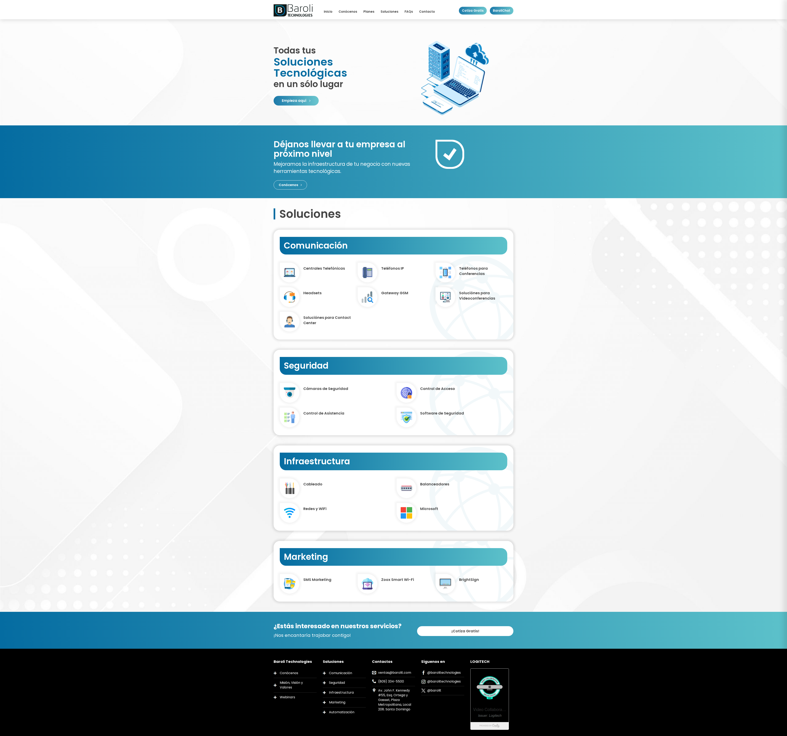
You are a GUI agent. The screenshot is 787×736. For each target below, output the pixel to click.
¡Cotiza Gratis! (465, 631)
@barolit (434, 690)
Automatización (341, 712)
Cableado (312, 484)
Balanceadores (434, 484)
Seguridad (337, 682)
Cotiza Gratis (473, 10)
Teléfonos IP (392, 268)
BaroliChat (501, 10)
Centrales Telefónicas (324, 268)
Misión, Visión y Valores (291, 685)
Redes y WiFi (314, 508)
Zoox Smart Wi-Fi (397, 579)
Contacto (427, 11)
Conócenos (348, 11)
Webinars (287, 697)
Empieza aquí (294, 100)
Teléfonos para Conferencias (473, 271)
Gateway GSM (394, 292)
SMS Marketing (317, 579)
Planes (368, 11)
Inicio (328, 11)
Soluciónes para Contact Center (327, 320)
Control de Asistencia (323, 413)
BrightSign (469, 579)
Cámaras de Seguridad (325, 388)
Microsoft (429, 508)
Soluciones (389, 11)
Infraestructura (341, 692)
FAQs (409, 11)
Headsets (312, 292)
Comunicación (340, 673)
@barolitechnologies (444, 672)
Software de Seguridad (442, 413)
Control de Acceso (437, 388)
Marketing (337, 702)
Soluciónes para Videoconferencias (477, 295)
